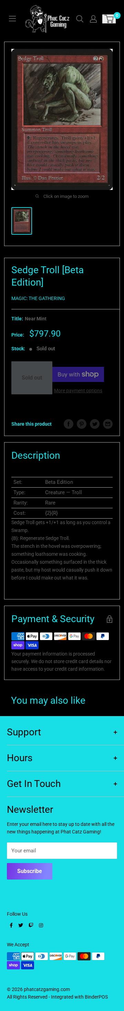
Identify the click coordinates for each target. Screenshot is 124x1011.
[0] (109, 18)
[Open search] (80, 19)
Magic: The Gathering (38, 298)
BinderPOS (96, 997)
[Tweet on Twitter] (95, 424)
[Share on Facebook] (68, 424)
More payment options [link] (78, 390)
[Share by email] (108, 424)
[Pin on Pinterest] (81, 424)
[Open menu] (12, 18)
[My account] (93, 19)
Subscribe (29, 871)
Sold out (32, 377)
